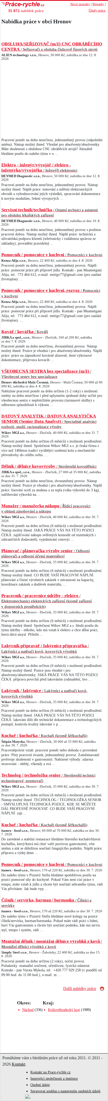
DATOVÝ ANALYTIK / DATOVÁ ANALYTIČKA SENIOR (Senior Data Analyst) (48, 421)
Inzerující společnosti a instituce (54, 1079)
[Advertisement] (52, 100)
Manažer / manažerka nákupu (45, 508)
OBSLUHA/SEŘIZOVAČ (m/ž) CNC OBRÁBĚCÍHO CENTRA (51, 46)
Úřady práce (97, 10)
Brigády (98, 4)
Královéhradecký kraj (64, 1010)
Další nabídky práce (79, 988)
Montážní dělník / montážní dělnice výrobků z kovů (51, 944)
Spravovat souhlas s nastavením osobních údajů (65, 1091)
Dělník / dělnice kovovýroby (48, 466)
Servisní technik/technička (49, 212)
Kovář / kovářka (24, 331)
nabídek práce (26, 10)
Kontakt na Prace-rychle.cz (50, 1072)
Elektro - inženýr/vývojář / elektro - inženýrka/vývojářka (39, 167)
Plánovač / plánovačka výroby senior (45, 553)
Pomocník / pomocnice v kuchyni (51, 254)
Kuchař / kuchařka (44, 735)
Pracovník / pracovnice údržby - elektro (46, 600)
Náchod (28, 1010)
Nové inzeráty (80, 4)
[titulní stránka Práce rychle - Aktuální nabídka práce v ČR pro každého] (31, 4)
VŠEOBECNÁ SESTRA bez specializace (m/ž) (46, 374)
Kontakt (18, 1064)
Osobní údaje (40, 1085)
